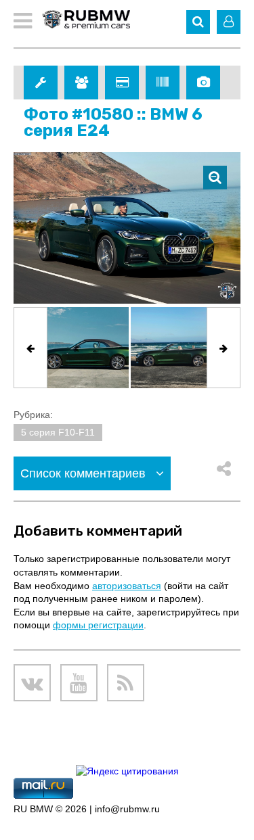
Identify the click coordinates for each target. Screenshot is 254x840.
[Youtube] (79, 682)
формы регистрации (98, 625)
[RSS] (125, 682)
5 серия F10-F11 (58, 432)
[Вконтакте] (32, 682)
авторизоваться (126, 585)
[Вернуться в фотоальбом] (215, 177)
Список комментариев (84, 473)
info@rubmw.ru (127, 808)
